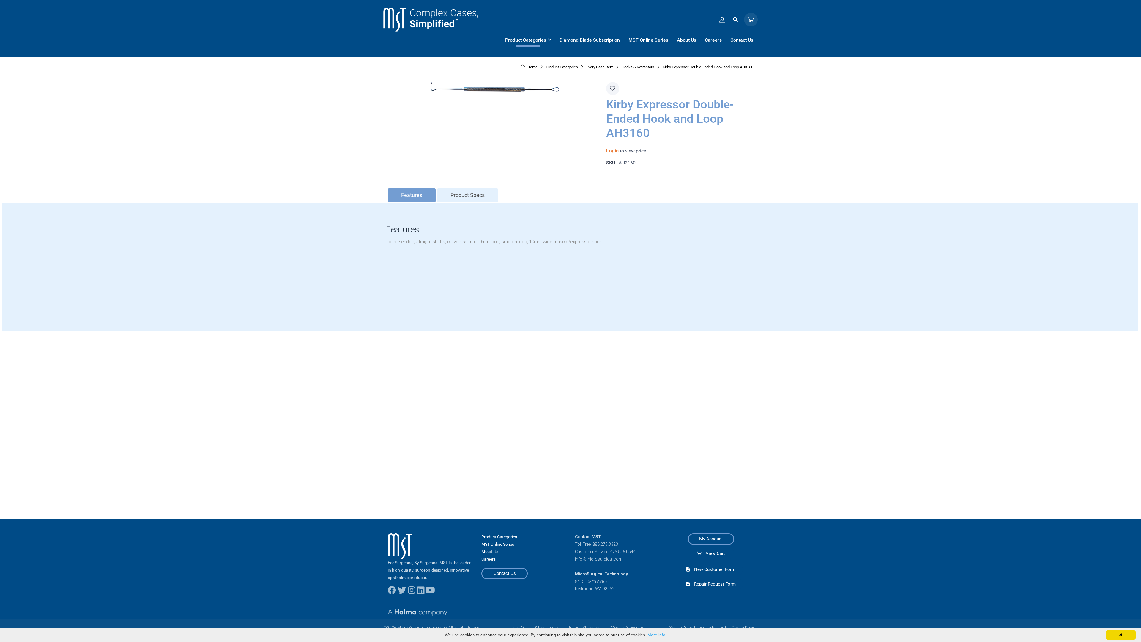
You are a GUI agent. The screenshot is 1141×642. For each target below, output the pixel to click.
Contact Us (505, 573)
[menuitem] (528, 40)
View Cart (713, 553)
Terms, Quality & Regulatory (532, 627)
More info (656, 634)
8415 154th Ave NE (592, 581)
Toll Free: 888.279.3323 (596, 544)
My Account (711, 539)
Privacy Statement (584, 627)
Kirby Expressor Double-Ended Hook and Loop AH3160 (708, 67)
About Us (489, 551)
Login (612, 151)
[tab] (412, 195)
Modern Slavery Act (629, 627)
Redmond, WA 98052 (594, 588)
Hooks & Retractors (638, 67)
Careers (488, 559)
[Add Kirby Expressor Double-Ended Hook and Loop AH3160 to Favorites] (612, 88)
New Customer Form (712, 569)
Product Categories (499, 536)
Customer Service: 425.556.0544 (605, 551)
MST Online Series (497, 544)
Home (532, 67)
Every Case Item (599, 67)
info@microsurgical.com (598, 559)
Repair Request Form (713, 584)
